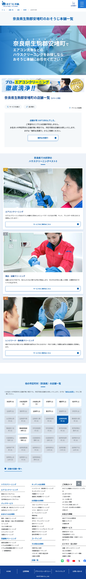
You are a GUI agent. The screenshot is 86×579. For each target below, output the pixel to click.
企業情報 (26, 571)
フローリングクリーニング (40, 505)
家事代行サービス (67, 532)
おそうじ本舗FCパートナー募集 (71, 553)
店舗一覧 (35, 560)
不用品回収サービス (68, 534)
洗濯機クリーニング (8, 538)
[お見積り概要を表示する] (73, 4)
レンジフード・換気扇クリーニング (42, 488)
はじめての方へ (67, 494)
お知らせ (65, 510)
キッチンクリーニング (38, 491)
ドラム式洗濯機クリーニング (10, 545)
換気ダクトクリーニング (39, 532)
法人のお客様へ (67, 551)
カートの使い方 (67, 499)
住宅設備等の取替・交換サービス (72, 537)
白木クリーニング (37, 523)
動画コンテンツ (67, 521)
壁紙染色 (34, 515)
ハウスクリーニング (8, 484)
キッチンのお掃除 (38, 484)
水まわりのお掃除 (8, 514)
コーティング (37, 538)
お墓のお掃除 (36, 556)
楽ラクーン (65, 540)
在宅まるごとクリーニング (9, 510)
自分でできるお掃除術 (69, 518)
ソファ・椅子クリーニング (40, 510)
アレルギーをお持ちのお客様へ (71, 507)
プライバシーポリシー (43, 571)
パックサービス (7, 503)
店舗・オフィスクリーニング (71, 548)
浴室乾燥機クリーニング (8, 529)
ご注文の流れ (66, 496)
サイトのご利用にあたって (70, 505)
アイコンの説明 (76, 108)
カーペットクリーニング (39, 513)
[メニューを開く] (82, 4)
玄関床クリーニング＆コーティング (42, 529)
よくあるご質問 (67, 502)
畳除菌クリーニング (38, 526)
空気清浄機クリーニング (39, 534)
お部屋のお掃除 (37, 500)
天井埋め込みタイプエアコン (10, 499)
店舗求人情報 (66, 556)
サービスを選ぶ (14, 107)
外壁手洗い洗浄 (36, 548)
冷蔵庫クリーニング (38, 494)
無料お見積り (70, 392)
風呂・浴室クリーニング (8, 518)
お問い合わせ (77, 571)
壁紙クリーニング (37, 518)
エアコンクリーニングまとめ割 (10, 497)
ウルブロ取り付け (6, 526)
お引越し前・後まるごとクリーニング (12, 507)
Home (8, 571)
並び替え (31, 107)
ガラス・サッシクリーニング (40, 521)
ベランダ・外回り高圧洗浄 (40, 553)
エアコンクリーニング (9, 490)
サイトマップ (60, 571)
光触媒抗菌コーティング (39, 551)
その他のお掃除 (37, 544)
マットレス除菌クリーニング (40, 507)
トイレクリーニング (7, 532)
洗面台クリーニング (7, 534)
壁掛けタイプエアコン (8, 494)
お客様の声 (65, 523)
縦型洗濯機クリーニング (8, 542)
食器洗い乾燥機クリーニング (40, 496)
